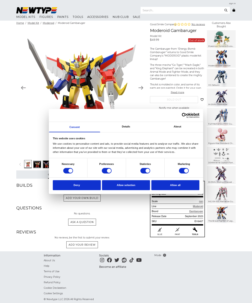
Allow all (175, 185)
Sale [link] (136, 17)
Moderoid (48, 23)
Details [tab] (126, 126)
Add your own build (82, 198)
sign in (232, 3)
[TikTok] (132, 261)
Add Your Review (82, 244)
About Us (49, 260)
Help (46, 265)
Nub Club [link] (121, 17)
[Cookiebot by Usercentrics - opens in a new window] (184, 115)
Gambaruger (196, 211)
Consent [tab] (74, 127)
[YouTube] (139, 261)
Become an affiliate (112, 266)
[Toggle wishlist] (202, 99)
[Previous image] (23, 87)
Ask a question (82, 222)
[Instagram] (102, 261)
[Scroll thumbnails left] (20, 164)
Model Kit (33, 23)
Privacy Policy (52, 276)
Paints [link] (63, 17)
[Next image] (141, 87)
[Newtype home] (36, 10)
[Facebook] (109, 261)
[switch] (107, 170)
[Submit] (226, 10)
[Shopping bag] (234, 10)
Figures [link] (46, 17)
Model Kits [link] (25, 17)
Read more (177, 92)
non (201, 201)
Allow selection (126, 185)
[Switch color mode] (164, 255)
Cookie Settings (53, 293)
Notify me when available (174, 107)
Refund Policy (52, 282)
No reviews (198, 24)
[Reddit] (124, 261)
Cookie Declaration (55, 287)
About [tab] (177, 126)
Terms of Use (51, 271)
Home (20, 23)
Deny (77, 185)
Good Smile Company (163, 24)
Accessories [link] (98, 17)
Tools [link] (78, 17)
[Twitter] (117, 261)
